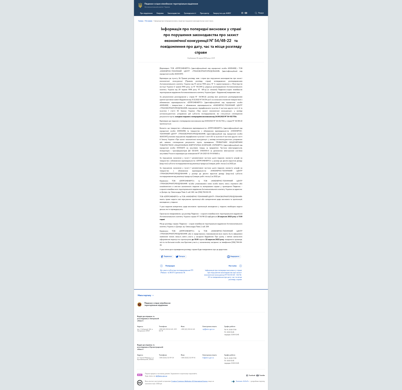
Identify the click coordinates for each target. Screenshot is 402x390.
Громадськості (190, 13)
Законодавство (174, 13)
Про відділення (146, 13)
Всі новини (148, 21)
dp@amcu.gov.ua (161, 376)
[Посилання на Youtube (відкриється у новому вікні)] (246, 13)
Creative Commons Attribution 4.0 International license (189, 381)
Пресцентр (204, 13)
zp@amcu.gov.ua (208, 329)
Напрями (160, 13)
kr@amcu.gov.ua (208, 358)
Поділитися (168, 256)
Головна (140, 21)
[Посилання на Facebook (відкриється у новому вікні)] (242, 13)
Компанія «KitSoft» (242, 381)
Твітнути (182, 256)
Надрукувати (234, 256)
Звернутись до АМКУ (222, 13)
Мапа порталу (144, 295)
